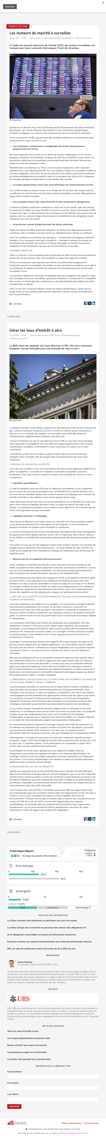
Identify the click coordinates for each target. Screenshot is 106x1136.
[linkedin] (93, 302)
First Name (13, 1083)
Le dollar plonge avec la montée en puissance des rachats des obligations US (46, 927)
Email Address (14, 1071)
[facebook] (85, 302)
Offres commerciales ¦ (72, 1123)
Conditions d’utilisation (59, 1133)
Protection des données (79, 1133)
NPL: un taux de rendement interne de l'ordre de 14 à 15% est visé (41, 948)
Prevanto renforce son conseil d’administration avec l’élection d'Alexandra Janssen (49, 941)
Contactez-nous (91, 1123)
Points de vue (18, 26)
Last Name (12, 1094)
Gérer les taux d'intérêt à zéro (22, 1031)
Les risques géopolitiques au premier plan (28, 1038)
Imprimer (17, 304)
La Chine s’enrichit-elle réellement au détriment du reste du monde (42, 920)
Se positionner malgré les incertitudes (27, 1052)
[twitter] (89, 302)
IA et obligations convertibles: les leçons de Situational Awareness (41, 934)
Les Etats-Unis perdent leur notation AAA (29, 1059)
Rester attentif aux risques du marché (27, 1045)
